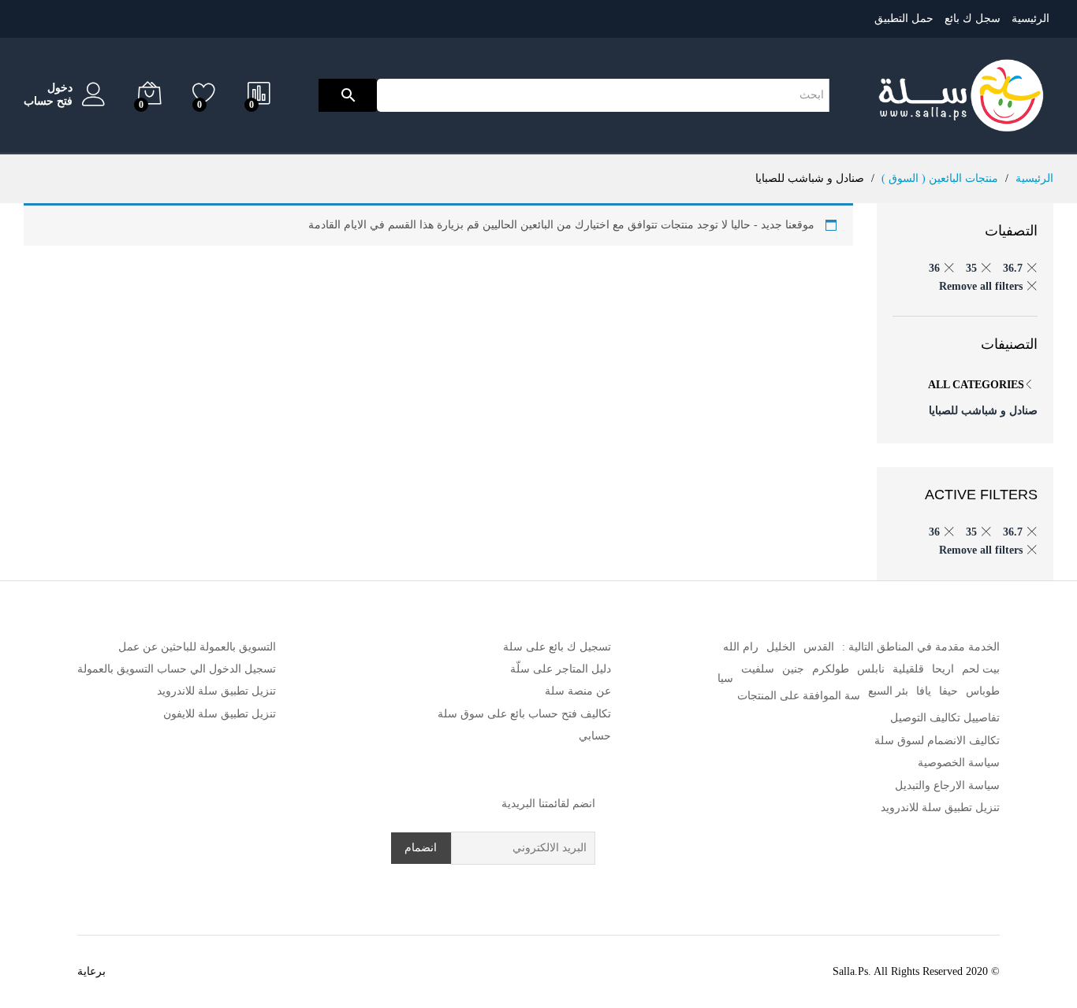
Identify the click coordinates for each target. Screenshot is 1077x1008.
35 (971, 268)
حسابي (595, 736)
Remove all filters (981, 286)
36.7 (1013, 268)
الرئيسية (1030, 18)
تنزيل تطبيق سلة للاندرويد (940, 807)
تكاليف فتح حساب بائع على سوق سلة (524, 714)
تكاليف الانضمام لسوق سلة (937, 741)
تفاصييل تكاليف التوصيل (945, 718)
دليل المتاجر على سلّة (560, 669)
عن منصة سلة (578, 691)
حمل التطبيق (904, 18)
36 (934, 268)
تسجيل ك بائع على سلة (557, 647)
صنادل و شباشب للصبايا (983, 411)
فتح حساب (48, 101)
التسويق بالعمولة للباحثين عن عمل (197, 647)
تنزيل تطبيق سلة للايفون (219, 714)
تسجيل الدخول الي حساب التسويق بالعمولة (176, 669)
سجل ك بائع (973, 18)
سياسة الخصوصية (959, 763)
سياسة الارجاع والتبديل (947, 785)
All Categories (976, 385)
